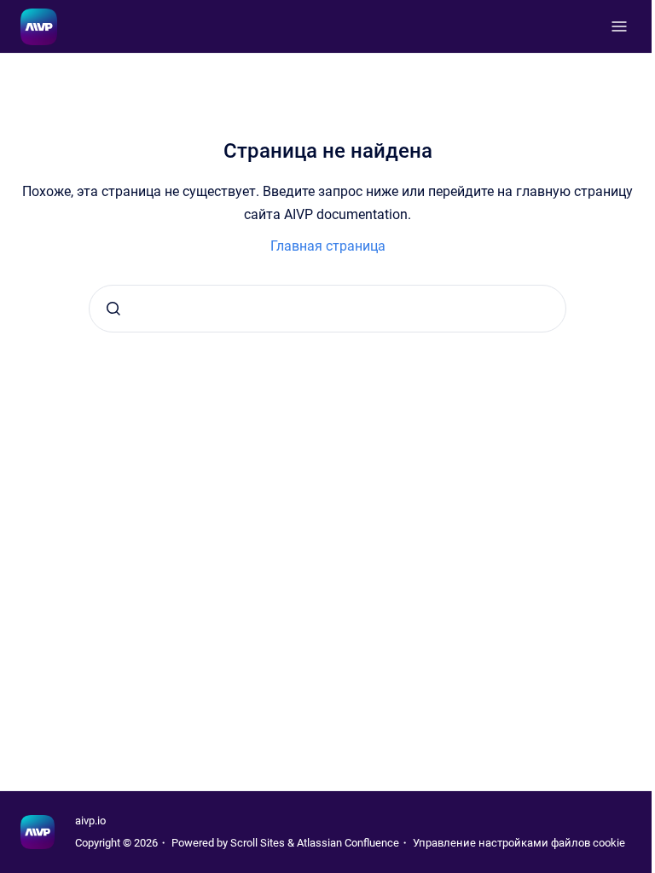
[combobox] (327, 309)
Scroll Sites (257, 842)
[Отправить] (113, 308)
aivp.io (90, 820)
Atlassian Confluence (348, 842)
